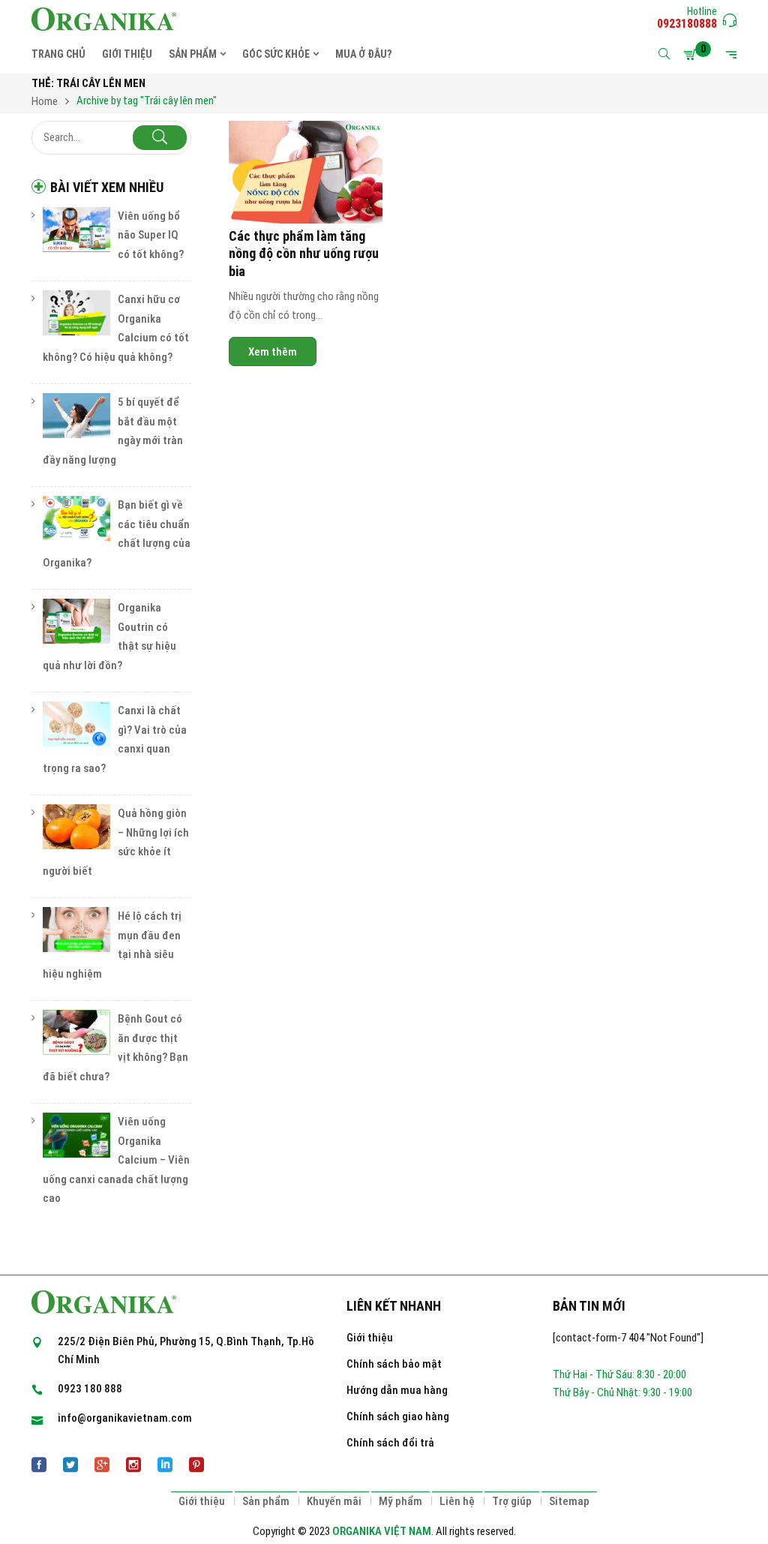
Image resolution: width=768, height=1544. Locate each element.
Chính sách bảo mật (394, 1364)
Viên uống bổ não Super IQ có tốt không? (151, 235)
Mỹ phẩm (400, 1501)
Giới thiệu (369, 1337)
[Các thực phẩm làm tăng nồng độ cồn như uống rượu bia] (306, 172)
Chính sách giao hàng (397, 1416)
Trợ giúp (512, 1501)
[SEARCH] (160, 137)
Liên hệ (457, 1501)
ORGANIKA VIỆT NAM (381, 1531)
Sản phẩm (266, 1501)
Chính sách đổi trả (390, 1442)
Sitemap (569, 1501)
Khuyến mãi (334, 1501)
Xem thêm (272, 352)
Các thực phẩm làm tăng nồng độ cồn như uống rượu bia (304, 253)
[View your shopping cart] (692, 55)
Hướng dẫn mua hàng (397, 1390)
